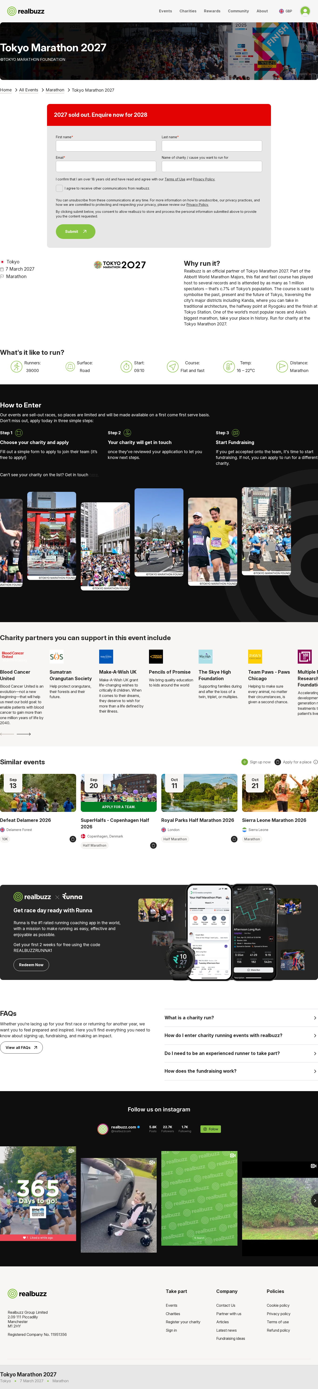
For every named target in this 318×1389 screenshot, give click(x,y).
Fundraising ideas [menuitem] (230, 1338)
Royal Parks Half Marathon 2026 (197, 820)
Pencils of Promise (170, 672)
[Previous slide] (7, 734)
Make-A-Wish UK (118, 672)
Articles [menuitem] (222, 1322)
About (262, 11)
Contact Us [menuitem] (225, 1305)
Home (6, 89)
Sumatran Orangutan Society (71, 675)
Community (238, 11)
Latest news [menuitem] (226, 1330)
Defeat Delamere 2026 (25, 820)
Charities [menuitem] (173, 1313)
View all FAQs (18, 1047)
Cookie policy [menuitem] (278, 1305)
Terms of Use (175, 179)
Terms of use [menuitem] (278, 1322)
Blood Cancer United (15, 675)
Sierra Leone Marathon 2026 (274, 820)
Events (165, 11)
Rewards (212, 11)
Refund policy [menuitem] (278, 1330)
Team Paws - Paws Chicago (269, 675)
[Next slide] (24, 734)
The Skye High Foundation (215, 675)
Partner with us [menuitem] (228, 1313)
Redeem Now (31, 964)
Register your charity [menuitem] (183, 1322)
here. (94, 474)
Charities (187, 11)
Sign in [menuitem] (171, 1330)
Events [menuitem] (171, 1305)
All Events (28, 89)
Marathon (55, 89)
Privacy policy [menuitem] (279, 1313)
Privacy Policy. (204, 179)
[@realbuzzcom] (103, 1129)
